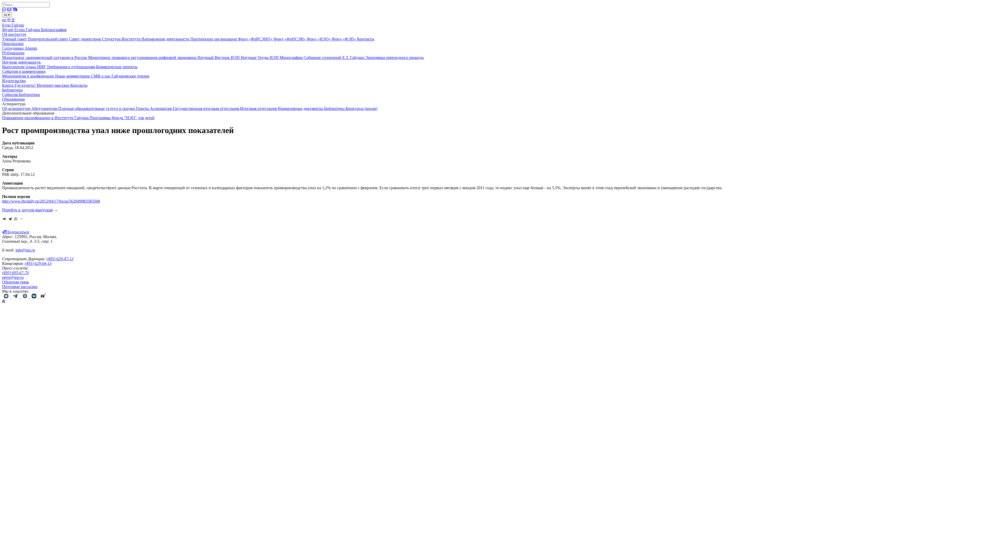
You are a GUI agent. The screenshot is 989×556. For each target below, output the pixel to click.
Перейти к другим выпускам (27, 210)
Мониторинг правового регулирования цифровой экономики (143, 57)
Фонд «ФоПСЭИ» (290, 39)
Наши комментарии (73, 76)
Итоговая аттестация (259, 108)
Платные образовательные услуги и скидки (97, 108)
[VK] (34, 297)
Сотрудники (13, 48)
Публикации (13, 53)
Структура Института (121, 39)
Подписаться (17, 232)
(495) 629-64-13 (38, 263)
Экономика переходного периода (394, 57)
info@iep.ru (25, 250)
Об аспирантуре (16, 108)
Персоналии (13, 43)
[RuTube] (43, 297)
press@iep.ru (13, 277)
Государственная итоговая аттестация (206, 108)
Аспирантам (161, 108)
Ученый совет (15, 39)
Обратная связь (15, 282)
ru (7, 15)
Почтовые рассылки (20, 286)
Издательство (14, 81)
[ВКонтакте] (4, 218)
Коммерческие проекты (117, 67)
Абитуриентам (44, 108)
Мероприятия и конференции (28, 76)
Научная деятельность (21, 62)
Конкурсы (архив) (361, 108)
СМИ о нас (101, 76)
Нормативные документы (301, 108)
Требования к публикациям (71, 67)
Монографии (292, 57)
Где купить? (26, 85)
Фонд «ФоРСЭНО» (256, 39)
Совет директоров (85, 39)
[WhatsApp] (15, 218)
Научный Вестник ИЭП (219, 57)
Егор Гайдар (13, 25)
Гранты (143, 108)
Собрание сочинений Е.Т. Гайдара (334, 57)
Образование (13, 99)
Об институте (14, 34)
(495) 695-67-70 (15, 273)
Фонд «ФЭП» (344, 39)
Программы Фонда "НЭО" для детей (122, 118)
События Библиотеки (21, 94)
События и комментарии (24, 71)
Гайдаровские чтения (130, 76)
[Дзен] (25, 297)
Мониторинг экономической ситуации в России (45, 57)
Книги (8, 85)
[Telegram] (10, 218)
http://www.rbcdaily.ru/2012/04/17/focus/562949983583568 (51, 201)
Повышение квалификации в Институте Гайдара (46, 118)
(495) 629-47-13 (60, 259)
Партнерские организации (214, 39)
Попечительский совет (48, 39)
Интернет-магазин (53, 85)
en (4, 20)
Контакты (365, 39)
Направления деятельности (165, 39)
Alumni (31, 48)
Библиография (53, 30)
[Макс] (6, 297)
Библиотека (12, 90)
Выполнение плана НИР (24, 67)
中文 (11, 20)
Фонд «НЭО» (319, 39)
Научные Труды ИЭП (260, 57)
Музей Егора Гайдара (21, 30)
